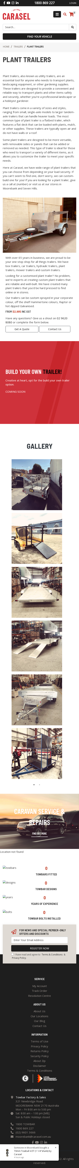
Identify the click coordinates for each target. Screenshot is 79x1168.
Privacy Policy (19, 957)
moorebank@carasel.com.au (33, 1136)
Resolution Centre (39, 996)
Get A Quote (22, 329)
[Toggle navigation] (57, 14)
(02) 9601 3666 (25, 1132)
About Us (39, 1011)
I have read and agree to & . (38, 956)
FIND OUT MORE (39, 833)
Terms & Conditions (52, 954)
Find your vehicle (39, 36)
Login (72, 3)
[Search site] (72, 27)
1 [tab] (34, 785)
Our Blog (39, 1021)
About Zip (39, 1061)
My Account (39, 986)
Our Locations (39, 1016)
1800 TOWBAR (25, 1124)
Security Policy (39, 1056)
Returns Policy (39, 1051)
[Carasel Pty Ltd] (16, 14)
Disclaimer (39, 1066)
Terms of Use (39, 1041)
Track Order (39, 991)
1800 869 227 (25, 1128)
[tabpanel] (37, 620)
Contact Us (54, 329)
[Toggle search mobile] (64, 14)
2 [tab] (39, 785)
